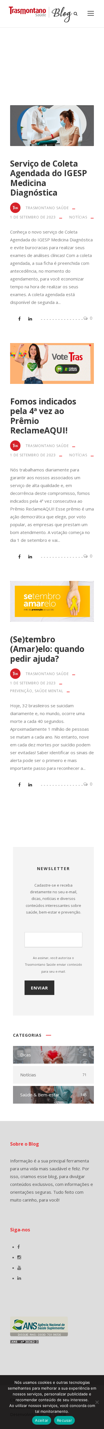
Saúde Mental (49, 690)
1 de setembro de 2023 (33, 217)
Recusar (64, 1420)
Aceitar (41, 1420)
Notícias (78, 217)
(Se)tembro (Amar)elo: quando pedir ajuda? (47, 649)
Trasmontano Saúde (47, 207)
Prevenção (21, 690)
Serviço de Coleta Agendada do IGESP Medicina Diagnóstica (48, 178)
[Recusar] (97, 1402)
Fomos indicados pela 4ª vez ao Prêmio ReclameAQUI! (43, 416)
